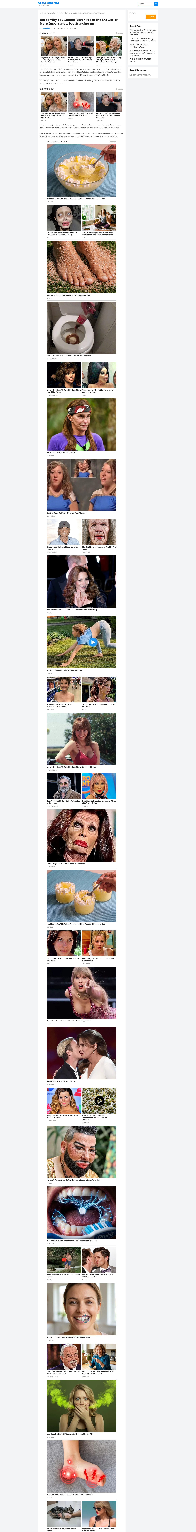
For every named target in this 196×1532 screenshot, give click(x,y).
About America (48, 2)
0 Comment (73, 28)
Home (41, 13)
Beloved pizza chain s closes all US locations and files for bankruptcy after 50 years (143, 53)
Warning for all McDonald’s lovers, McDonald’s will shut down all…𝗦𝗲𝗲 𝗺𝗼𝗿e (143, 32)
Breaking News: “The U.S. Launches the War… (139, 46)
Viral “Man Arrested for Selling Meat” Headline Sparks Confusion (143, 39)
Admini (53, 28)
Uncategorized (49, 13)
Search (132, 13)
